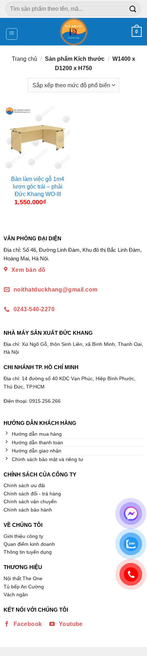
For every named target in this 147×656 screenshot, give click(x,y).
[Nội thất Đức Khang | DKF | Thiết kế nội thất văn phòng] (74, 31)
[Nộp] (133, 9)
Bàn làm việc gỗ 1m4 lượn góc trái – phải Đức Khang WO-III (37, 186)
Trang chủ (24, 59)
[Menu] (12, 34)
